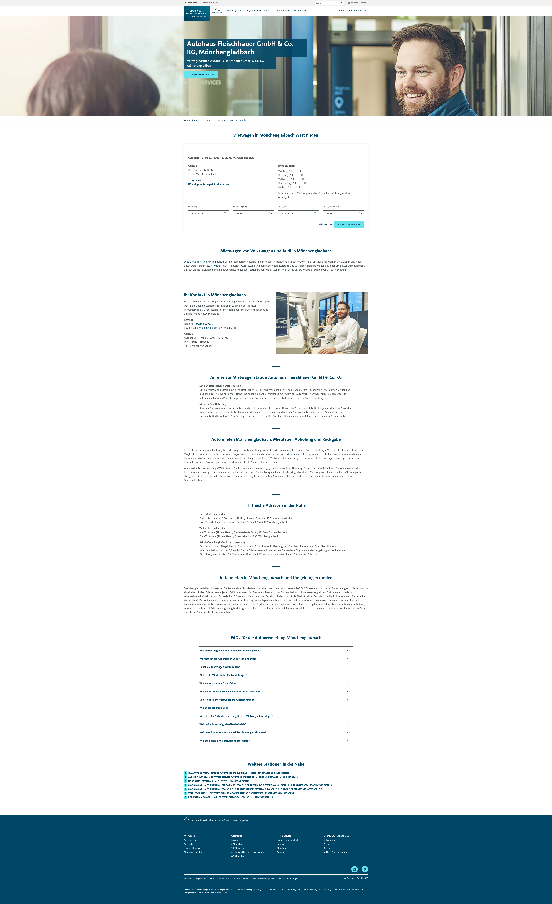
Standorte (281, 848)
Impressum (201, 878)
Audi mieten (236, 840)
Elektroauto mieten (193, 852)
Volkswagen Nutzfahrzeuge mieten (247, 852)
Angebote (188, 844)
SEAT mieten (237, 844)
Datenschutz (224, 878)
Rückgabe (282, 206)
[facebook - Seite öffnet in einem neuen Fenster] (365, 869)
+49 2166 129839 (203, 323)
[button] (198, 180)
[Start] (186, 820)
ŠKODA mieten (238, 856)
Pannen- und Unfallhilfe (288, 840)
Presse (326, 844)
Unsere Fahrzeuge (192, 848)
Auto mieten (190, 840)
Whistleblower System (263, 878)
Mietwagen (214, 265)
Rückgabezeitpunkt (332, 206)
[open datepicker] (225, 213)
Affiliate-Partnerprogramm (336, 852)
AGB (212, 878)
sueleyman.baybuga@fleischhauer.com (215, 328)
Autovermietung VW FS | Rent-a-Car (208, 261)
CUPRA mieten (237, 848)
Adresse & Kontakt (193, 120)
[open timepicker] (270, 213)
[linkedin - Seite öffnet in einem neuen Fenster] (354, 869)
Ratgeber (281, 852)
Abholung (192, 206)
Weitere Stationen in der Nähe (232, 120)
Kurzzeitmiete (288, 454)
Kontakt (281, 844)
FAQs (209, 120)
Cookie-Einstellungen (288, 878)
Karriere (327, 848)
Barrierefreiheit (241, 878)
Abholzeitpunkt (240, 206)
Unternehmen (330, 840)
